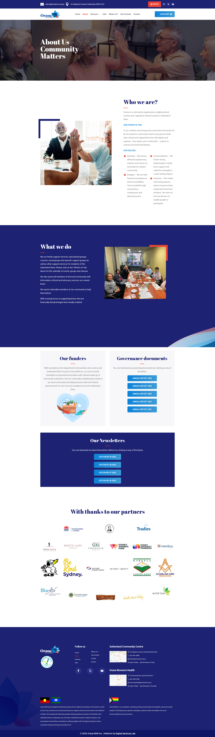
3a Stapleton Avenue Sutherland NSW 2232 (143, 652)
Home (77, 14)
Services (94, 14)
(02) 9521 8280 (134, 655)
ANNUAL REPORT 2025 (142, 378)
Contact (136, 14)
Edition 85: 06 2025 (107, 481)
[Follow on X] (168, 4)
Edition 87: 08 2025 (107, 465)
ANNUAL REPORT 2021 (142, 409)
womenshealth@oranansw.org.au (140, 682)
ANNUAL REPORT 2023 (142, 394)
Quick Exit (165, 14)
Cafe (104, 14)
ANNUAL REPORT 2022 (142, 402)
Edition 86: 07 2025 (107, 473)
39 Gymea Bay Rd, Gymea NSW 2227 (141, 675)
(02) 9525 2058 (134, 679)
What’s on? (113, 14)
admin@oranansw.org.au (138, 659)
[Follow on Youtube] (173, 4)
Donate (156, 4)
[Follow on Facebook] (164, 4)
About (85, 14)
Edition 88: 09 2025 (107, 457)
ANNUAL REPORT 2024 (142, 386)
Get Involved (125, 14)
